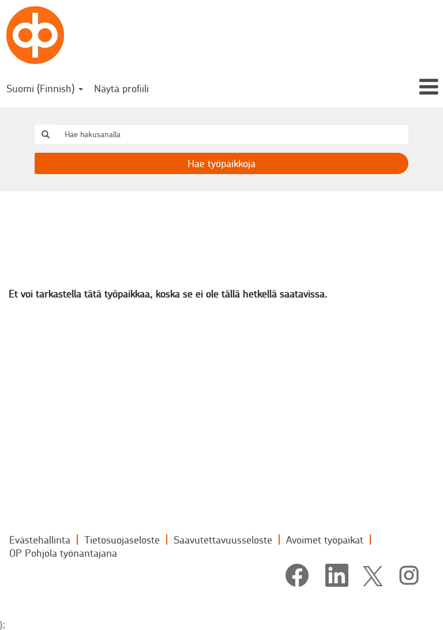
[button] (369, 87)
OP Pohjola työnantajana (63, 553)
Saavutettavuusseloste (223, 539)
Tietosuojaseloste (122, 539)
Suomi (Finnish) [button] (41, 88)
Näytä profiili (121, 88)
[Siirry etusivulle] (35, 35)
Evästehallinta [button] (39, 539)
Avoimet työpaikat (324, 539)
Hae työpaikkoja (221, 163)
